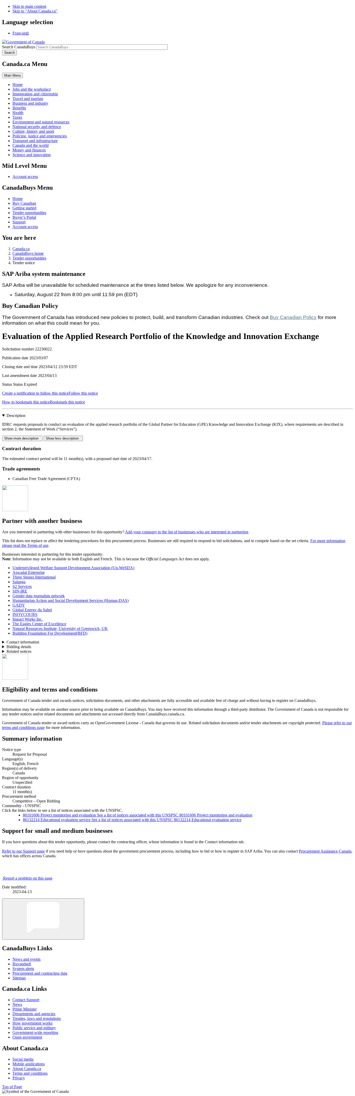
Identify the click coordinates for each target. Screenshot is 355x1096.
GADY (18, 605)
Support (18, 222)
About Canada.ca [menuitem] (26, 1068)
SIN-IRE (19, 591)
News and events (26, 959)
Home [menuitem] (17, 84)
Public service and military (34, 1028)
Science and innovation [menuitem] (31, 154)
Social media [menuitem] (23, 1059)
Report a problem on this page (27, 878)
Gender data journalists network (38, 596)
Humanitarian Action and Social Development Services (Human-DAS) (70, 600)
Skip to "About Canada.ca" (34, 11)
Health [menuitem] (17, 112)
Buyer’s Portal (24, 217)
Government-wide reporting (35, 1032)
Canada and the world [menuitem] (30, 145)
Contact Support (25, 1000)
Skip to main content (29, 6)
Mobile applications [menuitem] (28, 1064)
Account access (25, 176)
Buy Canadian (24, 203)
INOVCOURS (24, 614)
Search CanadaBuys (18, 47)
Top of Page (12, 1087)
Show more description (22, 438)
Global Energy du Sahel (32, 610)
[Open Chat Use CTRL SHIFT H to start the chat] (43, 919)
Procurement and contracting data (39, 973)
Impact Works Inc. (27, 619)
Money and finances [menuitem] (29, 150)
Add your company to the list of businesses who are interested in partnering (186, 532)
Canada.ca (21, 249)
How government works (32, 1023)
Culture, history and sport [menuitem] (33, 131)
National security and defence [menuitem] (36, 126)
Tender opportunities (29, 212)
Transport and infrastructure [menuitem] (35, 140)
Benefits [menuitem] (19, 108)
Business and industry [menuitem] (30, 103)
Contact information (22, 642)
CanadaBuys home (28, 253)
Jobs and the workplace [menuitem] (31, 89)
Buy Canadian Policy (293, 317)
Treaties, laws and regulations (36, 1018)
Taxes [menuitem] (17, 117)
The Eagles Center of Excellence (39, 624)
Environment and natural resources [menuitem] (40, 122)
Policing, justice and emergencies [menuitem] (39, 136)
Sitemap (19, 978)
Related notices (18, 651)
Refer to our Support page (23, 851)
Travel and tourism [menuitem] (27, 98)
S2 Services (22, 586)
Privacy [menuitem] (18, 1078)
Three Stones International (34, 577)
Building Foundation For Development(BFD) (49, 633)
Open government (27, 1037)
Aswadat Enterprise (28, 572)
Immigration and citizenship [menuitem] (35, 94)
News (17, 1004)
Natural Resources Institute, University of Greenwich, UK (60, 628)
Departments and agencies (33, 1014)
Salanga (18, 582)
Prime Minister (24, 1009)
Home (17, 198)
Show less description (63, 438)
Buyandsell (21, 964)
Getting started (24, 208)
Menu (12, 75)
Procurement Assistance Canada (325, 851)
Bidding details (18, 647)
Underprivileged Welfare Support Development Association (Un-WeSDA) (73, 568)
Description (15, 415)
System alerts (23, 968)
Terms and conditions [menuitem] (30, 1073)
